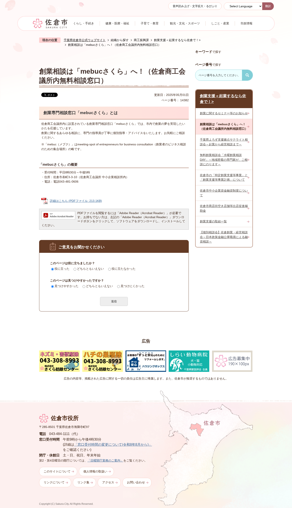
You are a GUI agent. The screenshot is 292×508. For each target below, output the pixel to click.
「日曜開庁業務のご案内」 (105, 460)
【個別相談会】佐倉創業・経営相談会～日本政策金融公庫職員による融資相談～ (224, 237)
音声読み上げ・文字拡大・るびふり (195, 6)
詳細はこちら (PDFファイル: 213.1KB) (76, 201)
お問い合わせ (136, 482)
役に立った (62, 268)
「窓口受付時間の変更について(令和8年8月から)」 (113, 444)
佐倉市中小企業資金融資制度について (224, 193)
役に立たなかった (124, 268)
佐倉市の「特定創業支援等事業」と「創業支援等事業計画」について (224, 177)
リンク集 (83, 482)
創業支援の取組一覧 (213, 221)
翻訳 (268, 6)
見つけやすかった (66, 286)
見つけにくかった (133, 286)
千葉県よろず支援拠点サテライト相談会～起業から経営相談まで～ (224, 142)
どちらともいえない (90, 268)
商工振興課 (141, 40)
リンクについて (54, 482)
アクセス (108, 482)
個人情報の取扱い (95, 471)
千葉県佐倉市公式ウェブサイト (85, 40)
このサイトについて (57, 471)
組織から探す (120, 40)
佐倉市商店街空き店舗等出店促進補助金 (224, 208)
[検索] (247, 75)
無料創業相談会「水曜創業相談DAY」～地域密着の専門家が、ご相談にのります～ (224, 159)
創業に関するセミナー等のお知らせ (224, 113)
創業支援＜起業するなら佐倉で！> (177, 40)
